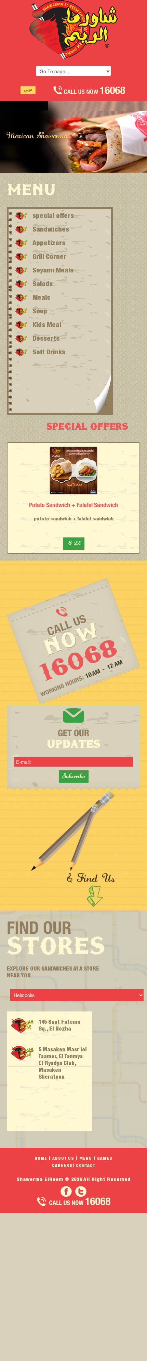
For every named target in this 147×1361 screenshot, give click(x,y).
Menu (85, 1158)
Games (104, 1158)
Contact (85, 1165)
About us (63, 1158)
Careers (62, 1165)
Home (41, 1158)
